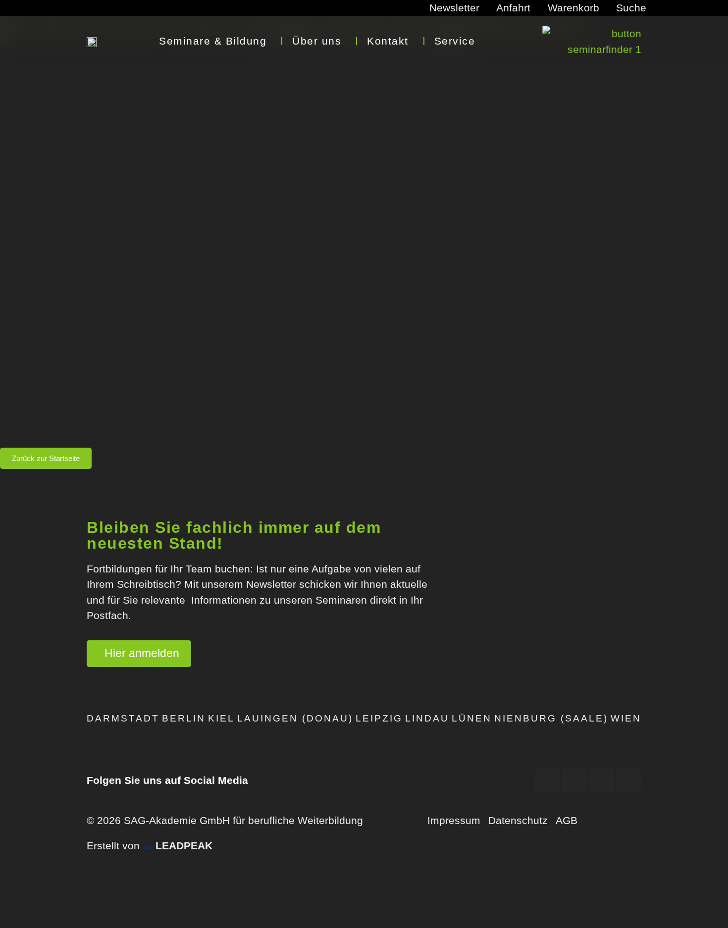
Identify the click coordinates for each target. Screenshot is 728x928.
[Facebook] (547, 780)
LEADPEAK (182, 845)
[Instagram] (601, 780)
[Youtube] (574, 780)
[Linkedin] (629, 780)
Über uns (316, 41)
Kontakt (388, 41)
